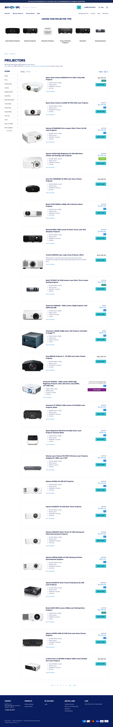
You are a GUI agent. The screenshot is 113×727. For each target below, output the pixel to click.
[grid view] (105, 72)
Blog (98, 13)
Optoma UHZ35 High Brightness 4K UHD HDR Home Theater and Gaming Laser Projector (64, 154)
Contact (93, 13)
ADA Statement (69, 711)
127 (70, 685)
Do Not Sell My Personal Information (32, 720)
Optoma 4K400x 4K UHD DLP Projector (60, 481)
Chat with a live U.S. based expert (93, 704)
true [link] (9, 130)
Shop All (7, 13)
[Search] (79, 7)
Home (6, 54)
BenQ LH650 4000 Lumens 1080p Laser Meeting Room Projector (65, 609)
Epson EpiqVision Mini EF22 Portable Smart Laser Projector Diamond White (63, 432)
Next (74, 685)
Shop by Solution (18, 13)
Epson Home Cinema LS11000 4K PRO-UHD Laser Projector (67, 103)
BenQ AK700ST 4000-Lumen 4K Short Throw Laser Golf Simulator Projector (66, 231)
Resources (105, 13)
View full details (50, 91)
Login (46, 704)
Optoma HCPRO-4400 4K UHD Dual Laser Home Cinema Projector (66, 634)
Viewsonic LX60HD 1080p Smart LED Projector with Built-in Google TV (67, 332)
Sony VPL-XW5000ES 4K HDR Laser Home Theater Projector (64, 180)
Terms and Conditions (17, 720)
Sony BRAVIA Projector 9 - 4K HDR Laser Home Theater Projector (66, 357)
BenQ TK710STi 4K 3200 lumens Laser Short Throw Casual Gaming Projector (67, 281)
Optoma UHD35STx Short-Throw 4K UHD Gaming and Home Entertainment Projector (65, 533)
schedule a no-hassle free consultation (35, 66)
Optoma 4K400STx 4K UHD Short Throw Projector (64, 507)
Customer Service (83, 13)
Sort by (23, 71)
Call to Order (97, 389)
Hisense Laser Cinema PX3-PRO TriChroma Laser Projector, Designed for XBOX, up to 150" (67, 457)
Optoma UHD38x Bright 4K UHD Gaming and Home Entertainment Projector (64, 558)
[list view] (107, 72)
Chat (6, 66)
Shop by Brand (30, 13)
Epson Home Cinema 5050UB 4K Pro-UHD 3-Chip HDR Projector (65, 79)
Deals (38, 13)
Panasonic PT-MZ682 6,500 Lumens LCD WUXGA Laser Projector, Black (65, 406)
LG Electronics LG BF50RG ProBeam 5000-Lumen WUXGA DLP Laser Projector (66, 660)
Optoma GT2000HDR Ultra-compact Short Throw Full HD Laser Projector (66, 129)
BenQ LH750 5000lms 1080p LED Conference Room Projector (64, 205)
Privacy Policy (8, 720)
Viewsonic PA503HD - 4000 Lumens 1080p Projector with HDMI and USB (66, 307)
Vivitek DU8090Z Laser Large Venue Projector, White (65, 255)
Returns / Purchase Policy (71, 706)
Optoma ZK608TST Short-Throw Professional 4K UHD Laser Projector (65, 584)
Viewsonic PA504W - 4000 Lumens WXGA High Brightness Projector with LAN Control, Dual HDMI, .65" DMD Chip (61, 384)
